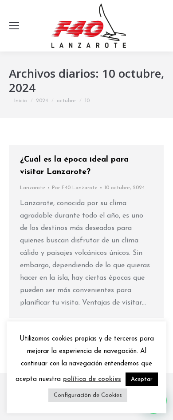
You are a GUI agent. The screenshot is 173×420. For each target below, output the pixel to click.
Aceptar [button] (142, 379)
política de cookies (92, 379)
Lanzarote (32, 187)
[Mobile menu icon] (14, 25)
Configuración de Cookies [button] (88, 395)
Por (75, 187)
